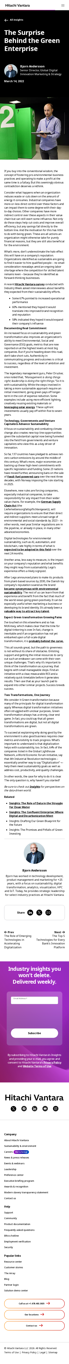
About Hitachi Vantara (16, 1140)
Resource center (13, 1261)
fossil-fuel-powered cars (23, 476)
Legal (42, 1352)
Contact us (10, 1198)
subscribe (34, 1033)
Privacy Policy (52, 1062)
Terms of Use (11, 1352)
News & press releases (16, 1157)
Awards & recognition (16, 1186)
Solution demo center (16, 1290)
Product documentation (17, 1224)
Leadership (10, 1169)
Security (8, 1247)
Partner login (11, 1284)
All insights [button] (16, 19)
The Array (9, 1273)
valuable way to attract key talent (26, 611)
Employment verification (17, 1241)
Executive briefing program (19, 1180)
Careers (8, 1151)
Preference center (13, 1175)
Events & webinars (14, 1163)
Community (10, 1218)
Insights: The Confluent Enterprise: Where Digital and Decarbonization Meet (36, 814)
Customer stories (13, 1267)
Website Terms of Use (37, 1066)
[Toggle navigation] (63, 5)
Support (8, 1212)
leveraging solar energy (19, 407)
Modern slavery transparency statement (26, 1192)
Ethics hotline (11, 1235)
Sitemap (52, 1352)
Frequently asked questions (19, 1230)
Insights (35, 786)
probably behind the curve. (46, 641)
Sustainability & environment (20, 1146)
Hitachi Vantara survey (30, 284)
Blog (6, 1278)
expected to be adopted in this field (27, 549)
